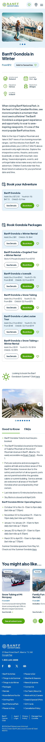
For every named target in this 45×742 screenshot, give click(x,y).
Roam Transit (29, 455)
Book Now (27, 205)
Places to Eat (30, 674)
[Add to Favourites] (37, 205)
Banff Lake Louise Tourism (22, 729)
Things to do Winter (11, 682)
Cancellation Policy (32, 708)
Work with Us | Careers (34, 695)
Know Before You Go (11, 695)
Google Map (7, 655)
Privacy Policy (25, 717)
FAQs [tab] (27, 429)
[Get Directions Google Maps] (36, 4)
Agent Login (16, 717)
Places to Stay (9, 708)
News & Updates (31, 682)
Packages (7, 687)
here (38, 376)
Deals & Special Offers (34, 699)
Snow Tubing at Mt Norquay (12, 596)
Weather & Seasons (33, 678)
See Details (11, 205)
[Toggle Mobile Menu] (41, 5)
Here (34, 549)
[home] (10, 5)
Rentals (6, 691)
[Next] (39, 28)
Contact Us (29, 687)
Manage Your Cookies (37, 717)
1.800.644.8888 (10, 660)
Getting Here (8, 699)
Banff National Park (10, 704)
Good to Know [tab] (11, 429)
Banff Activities (9, 674)
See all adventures (13, 621)
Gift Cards (29, 704)
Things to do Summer (11, 678)
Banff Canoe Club (4, 718)
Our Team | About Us (33, 691)
